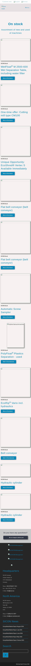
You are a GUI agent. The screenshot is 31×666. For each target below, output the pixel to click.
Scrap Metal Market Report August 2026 (13, 626)
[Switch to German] (24, 2)
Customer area (6, 1)
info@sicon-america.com (13, 616)
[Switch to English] (17, 2)
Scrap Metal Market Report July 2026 (12, 630)
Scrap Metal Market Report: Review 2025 (13, 640)
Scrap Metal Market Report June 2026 (13, 633)
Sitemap (18, 664)
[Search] (5, 655)
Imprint (21, 664)
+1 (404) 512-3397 (11, 613)
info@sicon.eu (10, 590)
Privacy (25, 664)
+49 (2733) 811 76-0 (11, 586)
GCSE (28, 664)
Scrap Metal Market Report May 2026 (12, 636)
